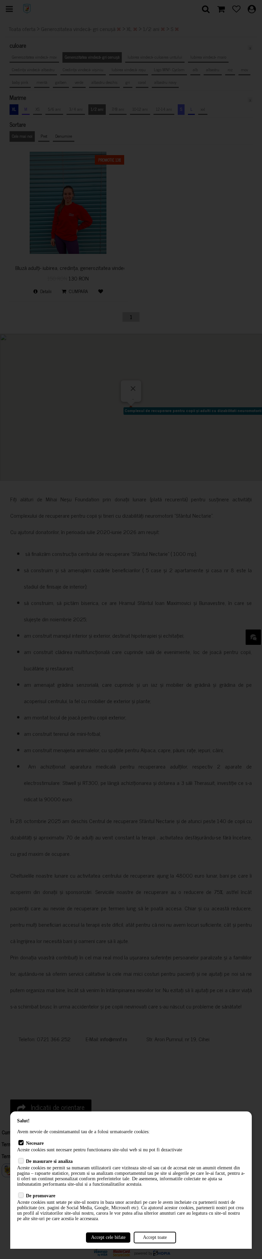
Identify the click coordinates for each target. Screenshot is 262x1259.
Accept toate (155, 1237)
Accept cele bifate (108, 1237)
